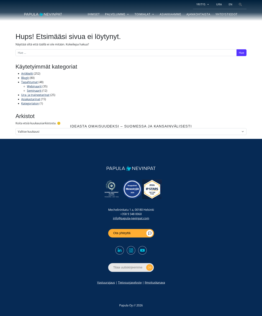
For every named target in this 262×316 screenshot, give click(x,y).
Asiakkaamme (170, 14)
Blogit (25, 78)
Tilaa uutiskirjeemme (127, 267)
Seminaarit (34, 91)
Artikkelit (27, 73)
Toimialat (142, 14)
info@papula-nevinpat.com (131, 218)
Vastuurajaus (106, 282)
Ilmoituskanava (155, 282)
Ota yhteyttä (121, 233)
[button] (240, 4)
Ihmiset (94, 14)
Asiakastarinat (30, 99)
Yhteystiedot (226, 14)
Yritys (201, 4)
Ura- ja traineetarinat (35, 95)
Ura (219, 4)
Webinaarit (34, 86)
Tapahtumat (29, 82)
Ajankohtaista (198, 14)
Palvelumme (115, 14)
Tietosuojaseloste (130, 282)
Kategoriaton (30, 103)
